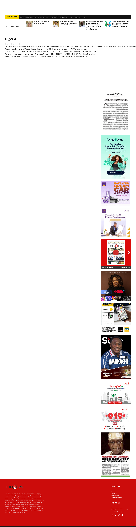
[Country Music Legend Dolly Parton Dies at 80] (29, 24)
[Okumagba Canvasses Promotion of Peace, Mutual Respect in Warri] (56, 24)
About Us (114, 494)
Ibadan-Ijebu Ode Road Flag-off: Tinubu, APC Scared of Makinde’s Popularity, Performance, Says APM (121, 24)
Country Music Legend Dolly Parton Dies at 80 (42, 22)
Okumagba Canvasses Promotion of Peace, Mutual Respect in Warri (69, 23)
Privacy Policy (115, 495)
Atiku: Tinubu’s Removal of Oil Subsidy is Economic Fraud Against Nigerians (43, 17)
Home (113, 492)
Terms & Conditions (116, 497)
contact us (116, 512)
